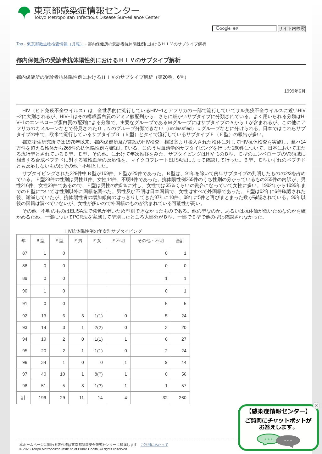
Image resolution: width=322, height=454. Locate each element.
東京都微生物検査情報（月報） (55, 44)
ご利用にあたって (154, 444)
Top (19, 44)
